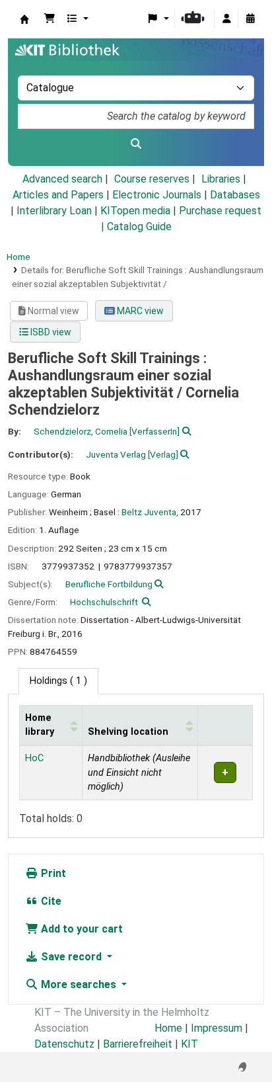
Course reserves (151, 179)
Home (18, 256)
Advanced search (62, 179)
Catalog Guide (139, 226)
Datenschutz (64, 1044)
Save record (71, 956)
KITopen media (135, 210)
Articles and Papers (58, 194)
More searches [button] (78, 984)
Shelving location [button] (128, 731)
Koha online (24, 19)
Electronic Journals (156, 194)
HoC (34, 758)
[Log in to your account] (226, 19)
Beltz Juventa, (149, 512)
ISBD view (49, 332)
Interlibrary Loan (54, 210)
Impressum (216, 1028)
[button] (49, 19)
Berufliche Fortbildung (109, 584)
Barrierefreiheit (137, 1044)
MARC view (139, 311)
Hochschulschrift (104, 602)
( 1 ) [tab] (58, 681)
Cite (49, 901)
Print (52, 873)
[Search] (136, 144)
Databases (235, 194)
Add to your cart (80, 929)
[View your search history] (250, 19)
